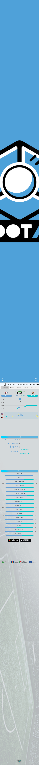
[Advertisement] (19, 427)
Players (12, 387)
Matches (25, 387)
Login (31, 387)
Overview (5, 387)
